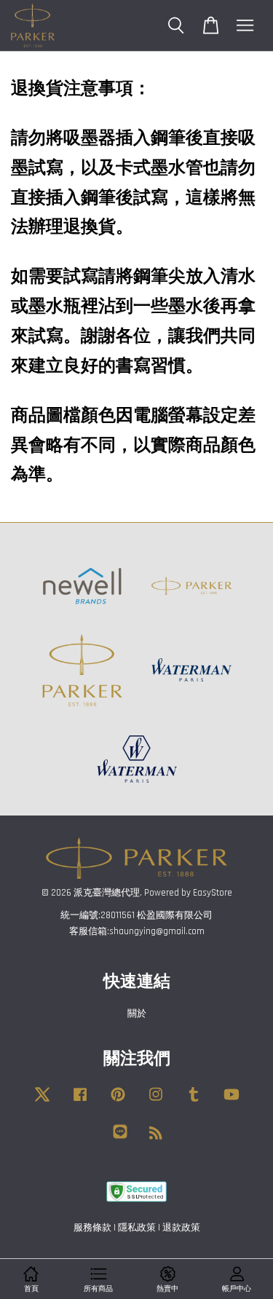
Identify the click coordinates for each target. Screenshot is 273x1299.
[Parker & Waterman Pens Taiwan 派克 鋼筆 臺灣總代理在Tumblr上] (193, 1101)
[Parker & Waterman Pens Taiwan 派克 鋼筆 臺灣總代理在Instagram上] (156, 1101)
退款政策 (181, 1227)
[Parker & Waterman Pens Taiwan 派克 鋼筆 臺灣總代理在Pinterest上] (118, 1101)
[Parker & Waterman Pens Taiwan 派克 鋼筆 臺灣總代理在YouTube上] (231, 1101)
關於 (136, 1013)
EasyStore (212, 893)
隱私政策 (137, 1227)
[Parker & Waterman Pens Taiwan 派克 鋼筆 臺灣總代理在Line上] (120, 1139)
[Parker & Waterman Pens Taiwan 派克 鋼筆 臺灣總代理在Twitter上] (42, 1101)
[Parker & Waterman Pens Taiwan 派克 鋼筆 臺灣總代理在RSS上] (156, 1136)
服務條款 (92, 1227)
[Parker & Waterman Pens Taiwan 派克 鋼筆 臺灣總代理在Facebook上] (80, 1101)
